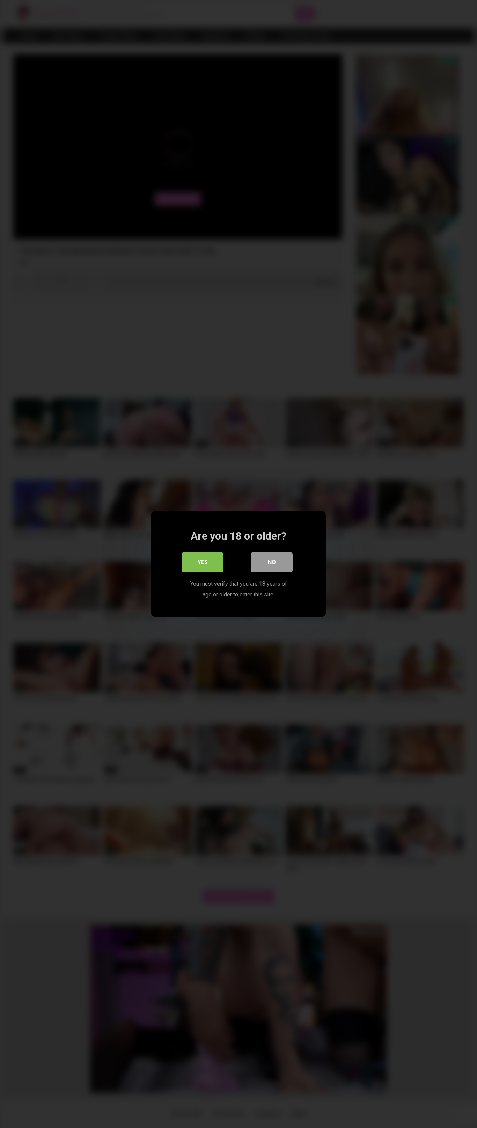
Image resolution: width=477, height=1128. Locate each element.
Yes (203, 562)
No (272, 562)
